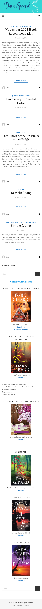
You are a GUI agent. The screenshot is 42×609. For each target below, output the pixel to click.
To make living (21, 193)
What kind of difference (10, 389)
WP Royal (26, 605)
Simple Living (21, 225)
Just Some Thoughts (21, 96)
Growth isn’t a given (9, 394)
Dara (7, 88)
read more (21, 80)
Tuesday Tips (30, 222)
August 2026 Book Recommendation (15, 384)
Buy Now (21, 378)
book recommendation (21, 26)
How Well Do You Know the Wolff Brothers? (17, 387)
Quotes (21, 189)
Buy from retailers (21, 329)
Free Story (21, 132)
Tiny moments (7, 392)
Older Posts (9, 265)
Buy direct (21, 327)
